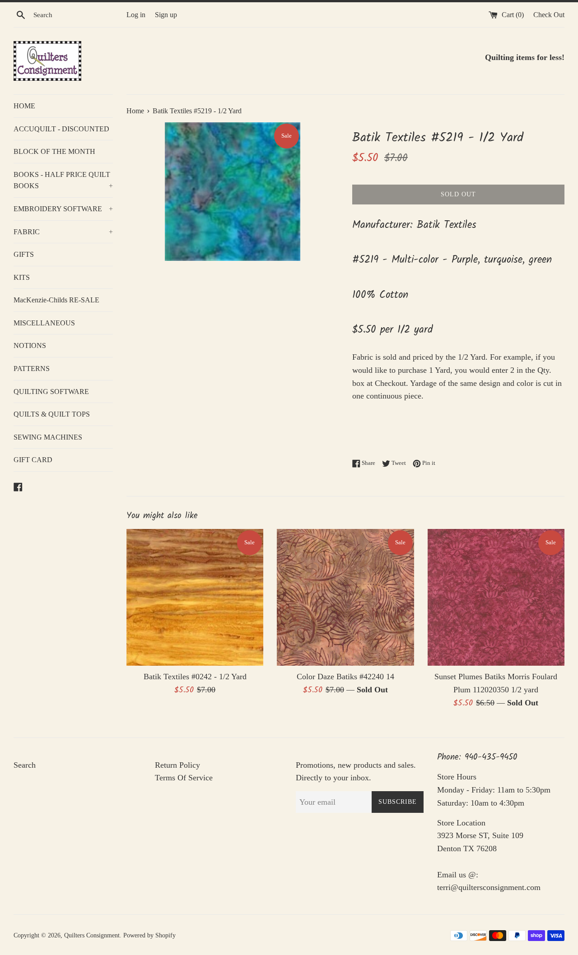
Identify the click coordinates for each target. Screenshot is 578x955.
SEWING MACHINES (48, 437)
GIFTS (24, 254)
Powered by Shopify (149, 935)
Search (25, 765)
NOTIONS (30, 345)
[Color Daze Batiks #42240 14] (345, 597)
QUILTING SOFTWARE (51, 391)
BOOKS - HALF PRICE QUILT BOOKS (63, 180)
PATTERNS (32, 368)
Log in (135, 15)
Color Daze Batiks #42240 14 (345, 676)
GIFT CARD (33, 460)
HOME (24, 106)
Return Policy (177, 765)
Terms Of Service (184, 777)
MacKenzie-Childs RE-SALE (56, 300)
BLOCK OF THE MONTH (54, 151)
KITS (22, 277)
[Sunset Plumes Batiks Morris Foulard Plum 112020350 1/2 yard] (496, 597)
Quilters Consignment (92, 935)
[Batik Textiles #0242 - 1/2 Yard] (194, 597)
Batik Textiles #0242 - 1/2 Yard (195, 676)
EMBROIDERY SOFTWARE (63, 209)
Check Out (548, 15)
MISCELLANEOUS (44, 323)
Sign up (166, 15)
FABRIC (63, 232)
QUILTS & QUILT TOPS (52, 414)
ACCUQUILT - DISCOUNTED (61, 129)
